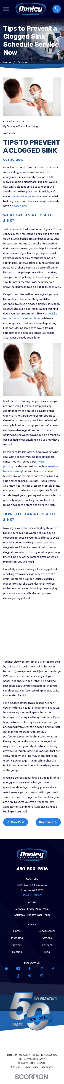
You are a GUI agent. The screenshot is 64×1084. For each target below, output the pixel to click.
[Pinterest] (32, 976)
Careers (47, 944)
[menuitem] (15, 1067)
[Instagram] (44, 968)
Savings (47, 937)
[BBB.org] (20, 976)
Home (17, 930)
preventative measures (25, 196)
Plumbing (17, 937)
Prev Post (18, 822)
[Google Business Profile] (9, 968)
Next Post (46, 822)
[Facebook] (32, 968)
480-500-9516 (32, 868)
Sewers (17, 944)
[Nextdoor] (44, 976)
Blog (47, 951)
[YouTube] (20, 968)
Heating (17, 951)
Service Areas (47, 930)
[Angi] (55, 968)
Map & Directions (32, 894)
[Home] (30, 9)
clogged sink (19, 205)
